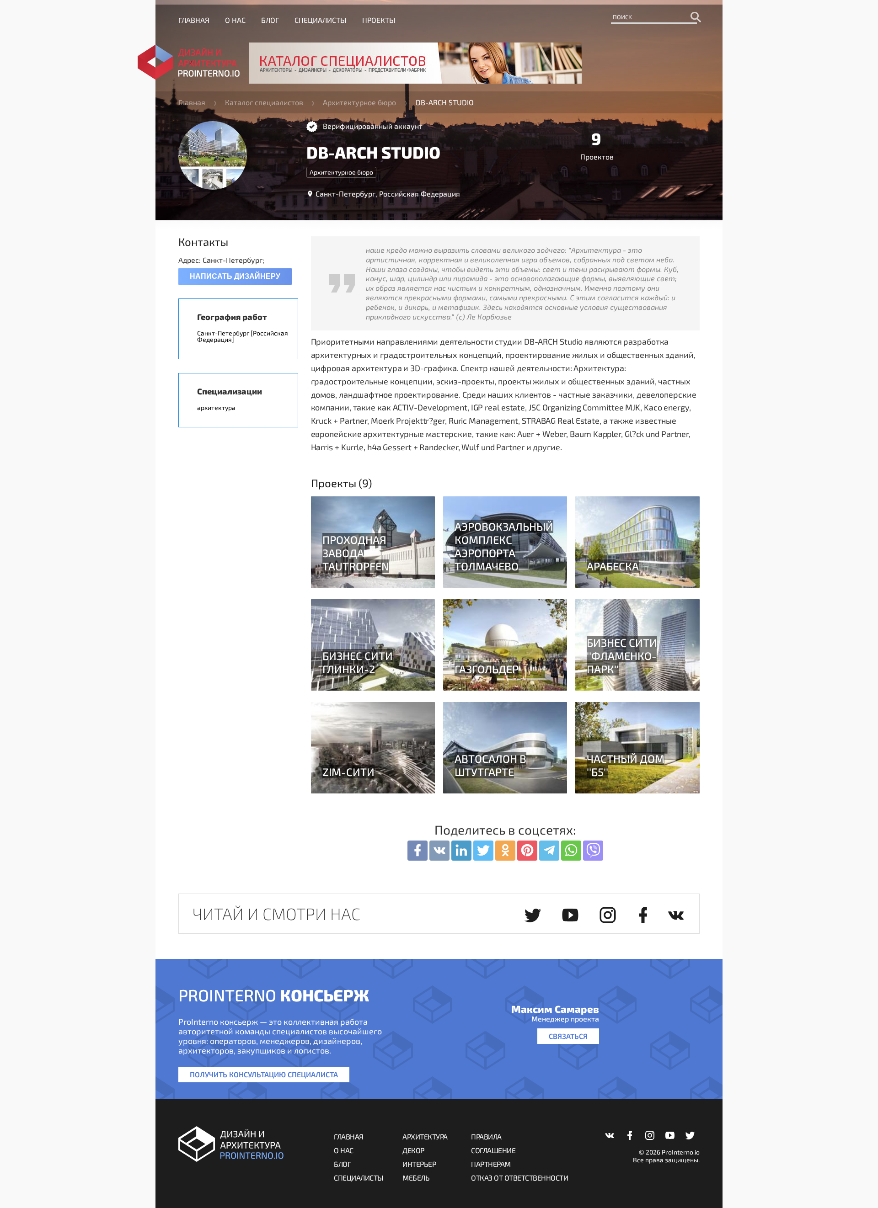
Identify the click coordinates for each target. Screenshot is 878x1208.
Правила (486, 1136)
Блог (270, 20)
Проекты (379, 20)
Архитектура (425, 1136)
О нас (235, 20)
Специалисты (320, 20)
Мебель (415, 1177)
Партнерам (491, 1164)
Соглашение (493, 1150)
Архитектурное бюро (359, 102)
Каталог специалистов (264, 102)
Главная (193, 20)
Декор (413, 1150)
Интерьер (419, 1164)
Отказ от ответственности (519, 1177)
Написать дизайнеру (235, 276)
